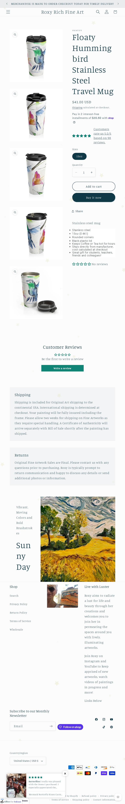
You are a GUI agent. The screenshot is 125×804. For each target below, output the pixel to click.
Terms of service (60, 799)
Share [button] (79, 211)
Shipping (77, 107)
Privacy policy (107, 796)
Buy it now (94, 197)
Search (14, 595)
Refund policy (89, 796)
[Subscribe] (51, 726)
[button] (8, 12)
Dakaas (24, 800)
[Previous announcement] (6, 3)
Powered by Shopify (67, 796)
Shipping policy (80, 799)
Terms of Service (20, 621)
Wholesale (16, 629)
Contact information (104, 799)
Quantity (77, 164)
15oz (79, 156)
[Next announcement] (118, 3)
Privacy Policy (19, 604)
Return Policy (18, 612)
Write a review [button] (62, 368)
